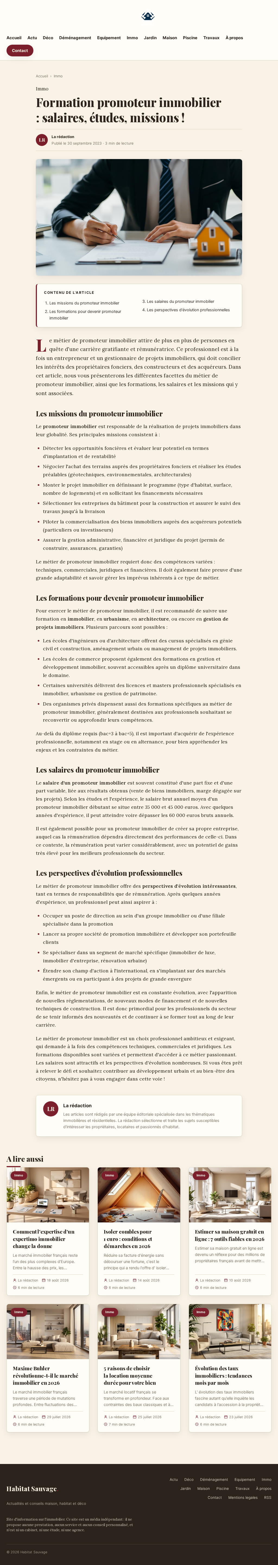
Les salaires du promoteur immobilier (180, 301)
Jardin (150, 37)
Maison (170, 37)
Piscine (190, 37)
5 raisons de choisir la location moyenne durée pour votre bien (130, 1375)
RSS (267, 1497)
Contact (20, 50)
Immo (132, 37)
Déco (48, 37)
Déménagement (75, 37)
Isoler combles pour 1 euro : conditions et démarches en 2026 (128, 1238)
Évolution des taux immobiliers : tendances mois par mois (223, 1375)
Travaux (211, 37)
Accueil (14, 37)
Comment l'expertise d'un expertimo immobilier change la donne (43, 1238)
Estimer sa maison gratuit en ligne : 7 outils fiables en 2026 (229, 1235)
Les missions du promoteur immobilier (84, 303)
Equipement (109, 37)
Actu (32, 37)
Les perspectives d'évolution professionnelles (188, 309)
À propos (234, 37)
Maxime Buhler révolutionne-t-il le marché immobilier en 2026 (45, 1375)
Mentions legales (243, 1497)
